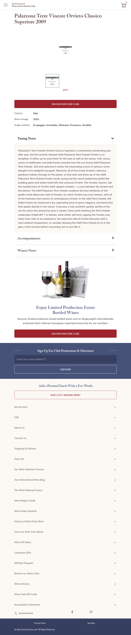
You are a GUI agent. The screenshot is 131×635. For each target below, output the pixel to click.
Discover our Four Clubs (65, 104)
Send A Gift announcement (65, 395)
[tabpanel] (65, 189)
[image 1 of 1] (52, 81)
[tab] (65, 139)
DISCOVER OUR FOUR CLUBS (65, 334)
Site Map (91, 623)
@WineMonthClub (26, 613)
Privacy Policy (40, 623)
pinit (65, 89)
